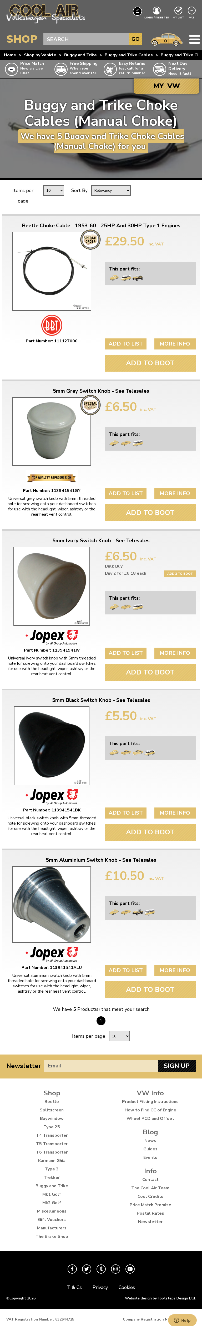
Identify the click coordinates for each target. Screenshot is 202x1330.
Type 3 (52, 1169)
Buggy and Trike (80, 55)
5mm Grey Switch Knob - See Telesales (101, 391)
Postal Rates (150, 1213)
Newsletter (23, 1066)
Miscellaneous (52, 1211)
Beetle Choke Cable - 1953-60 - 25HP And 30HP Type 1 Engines (101, 225)
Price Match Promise (150, 1205)
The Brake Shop (52, 1236)
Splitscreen (52, 1110)
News (150, 1141)
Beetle (51, 1102)
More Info (175, 343)
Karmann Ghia (51, 1161)
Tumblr (101, 1269)
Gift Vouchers (52, 1220)
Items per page (22, 195)
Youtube (130, 1269)
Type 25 (51, 1127)
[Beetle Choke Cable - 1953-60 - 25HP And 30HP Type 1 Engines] (51, 271)
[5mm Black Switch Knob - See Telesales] (51, 745)
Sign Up (177, 1066)
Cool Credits (150, 1196)
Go (136, 39)
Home (10, 55)
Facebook (72, 1269)
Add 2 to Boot (180, 574)
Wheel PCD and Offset (150, 1118)
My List (178, 17)
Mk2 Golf (51, 1203)
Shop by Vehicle (40, 55)
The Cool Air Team (150, 1188)
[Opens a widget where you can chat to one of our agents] (182, 1320)
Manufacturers (52, 1228)
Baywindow (52, 1118)
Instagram (115, 1269)
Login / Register (156, 17)
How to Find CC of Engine (150, 1110)
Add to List (126, 343)
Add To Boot (150, 363)
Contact (150, 1180)
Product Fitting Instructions (150, 1102)
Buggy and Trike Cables (129, 55)
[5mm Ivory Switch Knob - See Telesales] (51, 586)
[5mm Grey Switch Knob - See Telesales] (51, 431)
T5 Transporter (52, 1144)
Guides (150, 1149)
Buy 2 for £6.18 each (125, 573)
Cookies (127, 1287)
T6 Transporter (52, 1152)
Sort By (79, 190)
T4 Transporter (52, 1135)
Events (150, 1157)
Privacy (100, 1287)
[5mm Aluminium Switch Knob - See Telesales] (51, 904)
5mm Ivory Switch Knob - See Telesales (101, 540)
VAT (192, 17)
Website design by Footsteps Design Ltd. (160, 1298)
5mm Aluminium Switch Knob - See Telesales (101, 860)
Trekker (52, 1177)
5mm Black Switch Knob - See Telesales (101, 700)
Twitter (86, 1269)
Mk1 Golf (51, 1194)
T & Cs (74, 1287)
